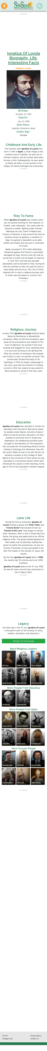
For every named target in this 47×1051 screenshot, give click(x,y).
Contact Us (34, 1039)
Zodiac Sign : (23, 131)
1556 (27, 121)
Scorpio (23, 135)
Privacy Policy (35, 1036)
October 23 (21, 114)
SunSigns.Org (7, 1039)
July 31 (21, 121)
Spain (32, 128)
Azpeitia (15, 128)
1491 (29, 114)
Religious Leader (23, 68)
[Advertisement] (23, 929)
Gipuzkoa (24, 128)
